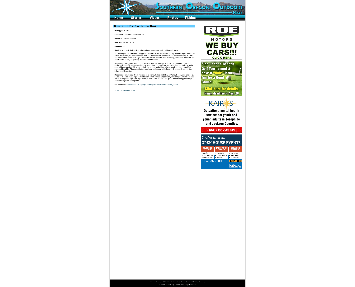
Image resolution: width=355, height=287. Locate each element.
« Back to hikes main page (125, 90)
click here (192, 285)
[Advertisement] (221, 188)
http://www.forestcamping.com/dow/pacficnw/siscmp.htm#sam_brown (152, 85)
